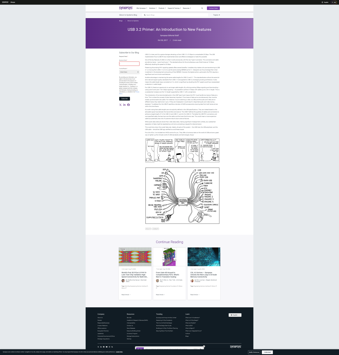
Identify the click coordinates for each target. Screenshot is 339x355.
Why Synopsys (141, 8)
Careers (100, 320)
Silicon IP (148, 228)
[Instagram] (109, 347)
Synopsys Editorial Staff (169, 35)
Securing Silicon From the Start (164, 331)
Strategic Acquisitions (103, 339)
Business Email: (123, 60)
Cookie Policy (119, 352)
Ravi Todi (172, 280)
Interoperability (131, 323)
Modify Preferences (254, 352)
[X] (98, 347)
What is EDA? (189, 325)
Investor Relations (102, 325)
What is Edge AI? (190, 328)
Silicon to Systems (133, 21)
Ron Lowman (201, 280)
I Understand (267, 352)
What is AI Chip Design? (191, 320)
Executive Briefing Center (133, 331)
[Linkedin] (101, 347)
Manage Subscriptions (133, 336)
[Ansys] (13, 2)
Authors (187, 333)
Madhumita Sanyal (134, 280)
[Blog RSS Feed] (112, 347)
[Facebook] (103, 347)
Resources (186, 8)
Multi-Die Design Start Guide (163, 325)
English (326, 2)
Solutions (152, 8)
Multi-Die (127, 286)
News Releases (131, 328)
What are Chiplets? (190, 323)
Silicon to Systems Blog (128, 15)
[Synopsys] (5, 2)
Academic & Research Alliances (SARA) (137, 320)
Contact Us (130, 325)
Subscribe (124, 98)
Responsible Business (103, 323)
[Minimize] (204, 346)
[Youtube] (106, 347)
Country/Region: (123, 68)
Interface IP (155, 228)
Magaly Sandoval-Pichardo (206, 280)
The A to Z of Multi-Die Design (164, 323)
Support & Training (173, 8)
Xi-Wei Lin (165, 280)
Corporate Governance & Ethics (106, 336)
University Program (132, 333)
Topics (215, 15)
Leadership (101, 333)
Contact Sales (213, 8)
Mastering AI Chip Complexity (164, 320)
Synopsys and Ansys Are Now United (166, 317)
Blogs (121, 21)
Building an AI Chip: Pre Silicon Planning (167, 328)
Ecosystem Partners (103, 331)
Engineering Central (135, 286)
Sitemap (129, 339)
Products (161, 8)
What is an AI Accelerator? (192, 317)
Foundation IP (174, 286)
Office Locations (102, 328)
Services (129, 317)
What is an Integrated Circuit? (193, 331)
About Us (100, 317)
